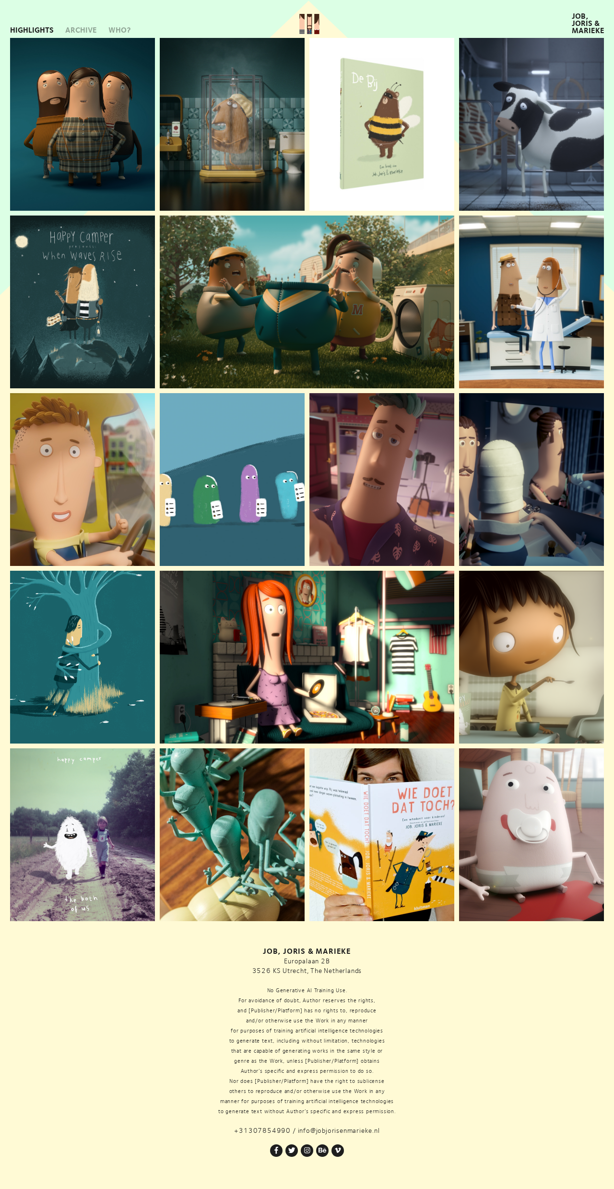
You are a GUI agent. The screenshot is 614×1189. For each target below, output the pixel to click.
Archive (81, 30)
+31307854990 (262, 1130)
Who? (119, 30)
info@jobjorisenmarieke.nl (339, 1130)
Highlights (32, 30)
